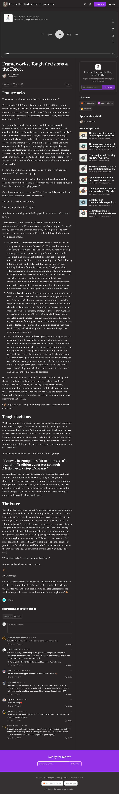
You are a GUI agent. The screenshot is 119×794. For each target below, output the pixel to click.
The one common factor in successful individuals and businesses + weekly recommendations (102, 167)
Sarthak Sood (12, 711)
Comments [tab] (8, 616)
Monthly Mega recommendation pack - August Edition (101, 201)
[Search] (85, 4)
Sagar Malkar (12, 699)
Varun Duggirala (14, 74)
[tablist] (12, 616)
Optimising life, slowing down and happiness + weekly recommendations (102, 178)
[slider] (59, 54)
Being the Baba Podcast (16, 637)
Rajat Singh (11, 682)
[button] (42, 34)
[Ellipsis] (71, 637)
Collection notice (76, 777)
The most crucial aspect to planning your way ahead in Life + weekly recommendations (102, 145)
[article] (98, 136)
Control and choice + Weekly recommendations (102, 212)
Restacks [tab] (17, 616)
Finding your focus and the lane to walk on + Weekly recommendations (102, 190)
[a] (83, 135)
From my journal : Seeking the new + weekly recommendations (102, 156)
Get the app (71, 783)
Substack (48, 789)
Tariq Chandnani (13, 670)
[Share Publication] (90, 4)
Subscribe (100, 4)
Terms (66, 777)
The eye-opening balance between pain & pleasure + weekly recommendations (102, 134)
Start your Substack (53, 783)
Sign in (112, 4)
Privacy (59, 777)
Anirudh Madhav (14, 649)
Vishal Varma (12, 726)
